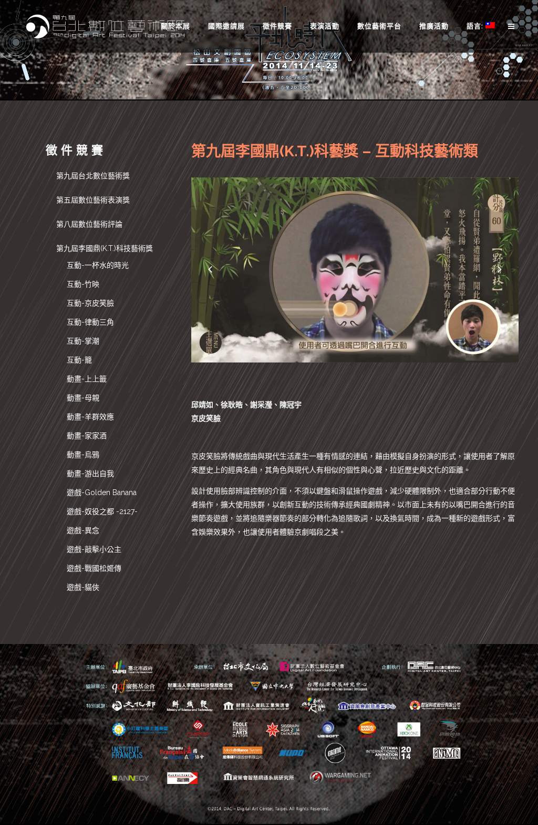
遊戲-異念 (83, 530)
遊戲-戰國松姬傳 (94, 568)
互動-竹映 (83, 284)
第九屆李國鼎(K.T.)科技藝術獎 (104, 248)
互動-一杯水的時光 (98, 265)
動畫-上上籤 (87, 379)
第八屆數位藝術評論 (89, 224)
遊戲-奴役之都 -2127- (102, 511)
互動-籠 (79, 360)
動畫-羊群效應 (90, 417)
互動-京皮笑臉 (90, 303)
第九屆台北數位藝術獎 (93, 176)
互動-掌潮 (83, 341)
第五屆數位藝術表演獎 (93, 200)
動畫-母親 (83, 398)
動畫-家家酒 (87, 435)
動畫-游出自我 (90, 473)
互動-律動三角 (90, 322)
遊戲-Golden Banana (102, 492)
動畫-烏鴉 (83, 454)
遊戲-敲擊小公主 (94, 549)
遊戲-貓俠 (83, 587)
